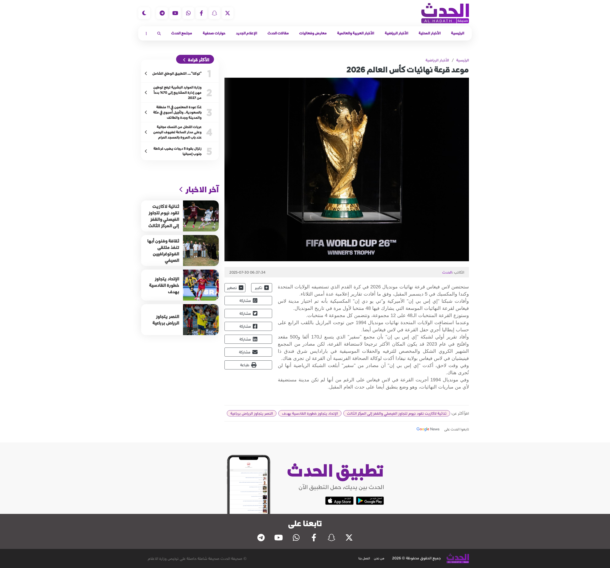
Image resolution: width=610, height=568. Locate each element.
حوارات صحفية (214, 33)
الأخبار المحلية (430, 33)
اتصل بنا (364, 558)
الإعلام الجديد (246, 33)
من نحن (379, 558)
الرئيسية (457, 33)
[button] (159, 33)
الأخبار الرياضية (396, 33)
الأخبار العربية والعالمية (355, 33)
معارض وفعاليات (313, 33)
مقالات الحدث (278, 33)
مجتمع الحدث (181, 33)
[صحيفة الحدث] (445, 13)
